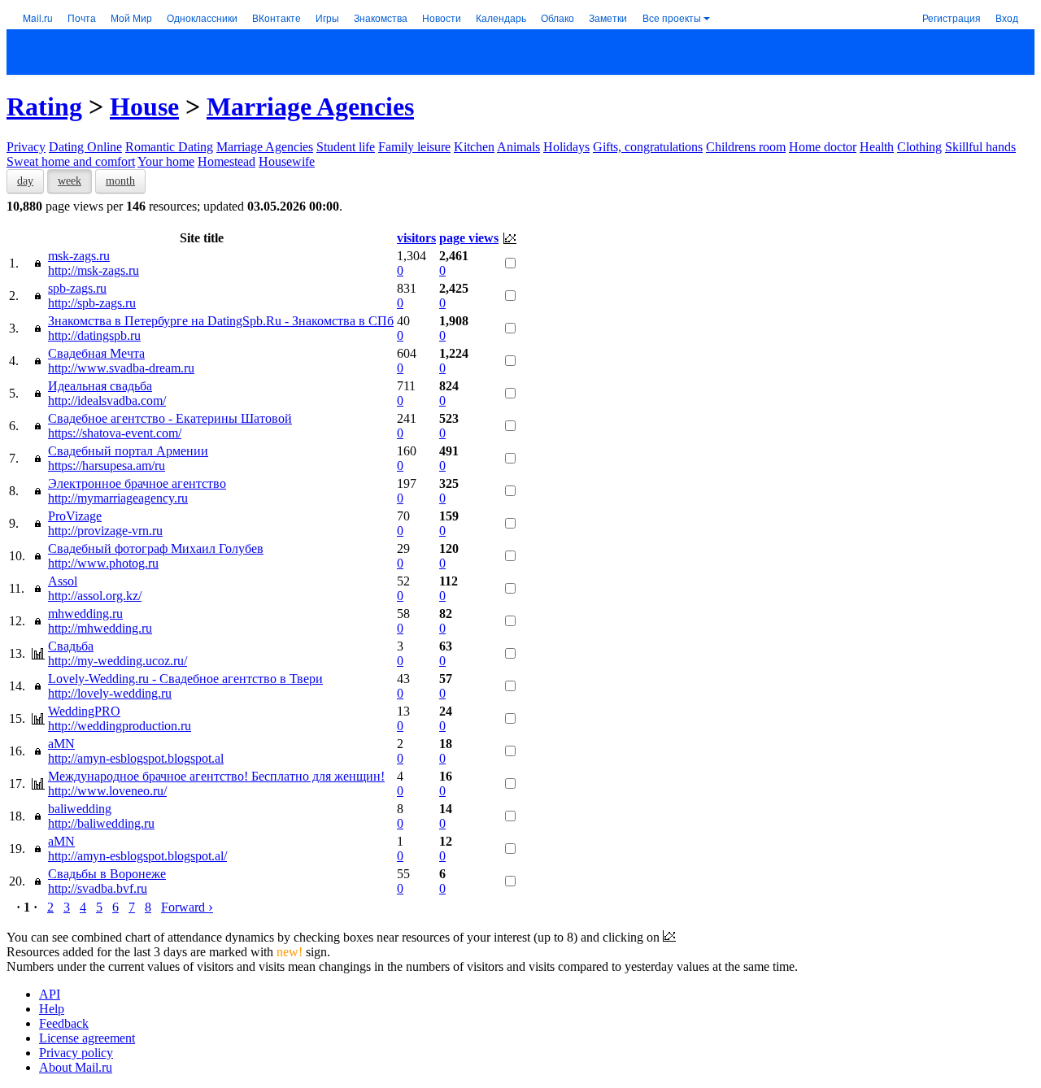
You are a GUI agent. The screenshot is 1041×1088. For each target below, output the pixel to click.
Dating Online (85, 147)
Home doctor (822, 147)
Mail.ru (38, 17)
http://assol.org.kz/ (95, 596)
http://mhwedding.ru (100, 628)
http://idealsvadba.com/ (107, 400)
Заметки (608, 17)
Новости (441, 17)
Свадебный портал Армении (128, 451)
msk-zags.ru (79, 256)
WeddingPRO (84, 711)
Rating (44, 106)
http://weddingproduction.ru (119, 726)
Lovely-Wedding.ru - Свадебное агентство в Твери (185, 678)
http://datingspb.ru (94, 335)
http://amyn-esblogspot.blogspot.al (136, 758)
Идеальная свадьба (100, 386)
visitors (416, 238)
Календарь (501, 17)
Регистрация (951, 17)
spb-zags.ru (77, 288)
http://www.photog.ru (103, 563)
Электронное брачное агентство (137, 483)
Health (877, 147)
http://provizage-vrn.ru (105, 530)
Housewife (287, 161)
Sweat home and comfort (71, 161)
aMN (61, 744)
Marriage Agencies (310, 106)
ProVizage (75, 516)
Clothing (919, 147)
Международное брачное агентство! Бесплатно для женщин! (216, 776)
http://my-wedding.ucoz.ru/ (117, 661)
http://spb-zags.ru (92, 303)
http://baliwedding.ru (101, 823)
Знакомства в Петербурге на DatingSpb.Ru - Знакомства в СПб (221, 321)
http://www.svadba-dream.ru (121, 368)
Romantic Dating (169, 147)
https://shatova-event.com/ (114, 433)
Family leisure (414, 147)
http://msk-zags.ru (93, 270)
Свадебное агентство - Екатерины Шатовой (170, 418)
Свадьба (71, 646)
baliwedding (79, 809)
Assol (62, 581)
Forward (187, 907)
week (69, 181)
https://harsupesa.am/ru (106, 465)
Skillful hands (980, 147)
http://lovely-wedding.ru (110, 693)
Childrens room (746, 147)
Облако (557, 17)
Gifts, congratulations (648, 147)
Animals (518, 147)
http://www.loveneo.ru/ (107, 791)
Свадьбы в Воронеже (107, 874)
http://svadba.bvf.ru (97, 888)
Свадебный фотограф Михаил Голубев (156, 548)
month (120, 181)
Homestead (226, 161)
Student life (345, 147)
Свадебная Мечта (96, 353)
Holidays (566, 147)
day (25, 181)
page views (469, 238)
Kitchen (474, 147)
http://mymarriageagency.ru (118, 498)
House (144, 106)
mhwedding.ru (85, 613)
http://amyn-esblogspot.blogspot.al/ (137, 856)
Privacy (26, 147)
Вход (1006, 17)
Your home (165, 161)
